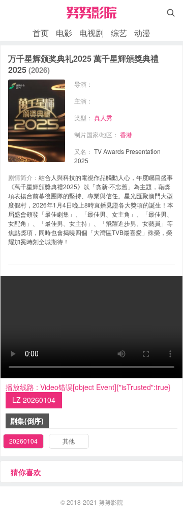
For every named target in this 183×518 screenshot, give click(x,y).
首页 (41, 33)
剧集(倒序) (27, 421)
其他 (69, 440)
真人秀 (103, 117)
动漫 (142, 33)
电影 (64, 33)
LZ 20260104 (33, 400)
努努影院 (111, 502)
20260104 (23, 440)
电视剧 (91, 33)
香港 (126, 134)
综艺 (119, 33)
